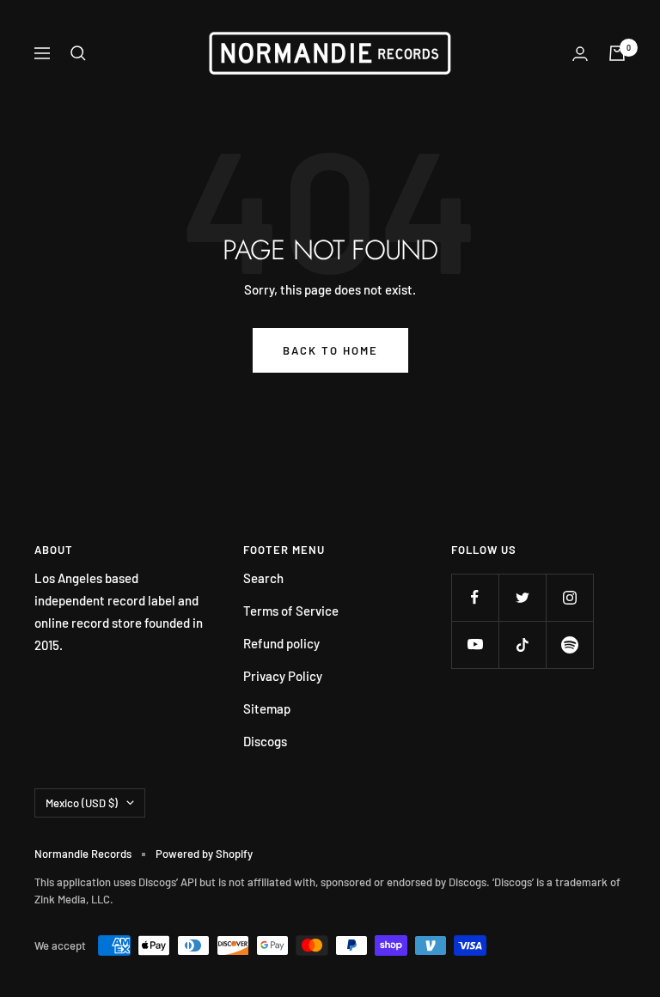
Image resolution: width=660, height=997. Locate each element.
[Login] (580, 53)
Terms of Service (291, 610)
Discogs (265, 741)
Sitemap (266, 708)
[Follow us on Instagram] (569, 597)
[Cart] (617, 53)
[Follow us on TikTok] (522, 644)
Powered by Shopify (204, 853)
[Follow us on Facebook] (474, 597)
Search (263, 578)
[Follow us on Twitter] (522, 597)
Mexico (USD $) (82, 803)
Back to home (330, 350)
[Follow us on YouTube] (474, 644)
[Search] (78, 53)
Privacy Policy (282, 676)
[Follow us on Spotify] (569, 644)
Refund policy (281, 643)
